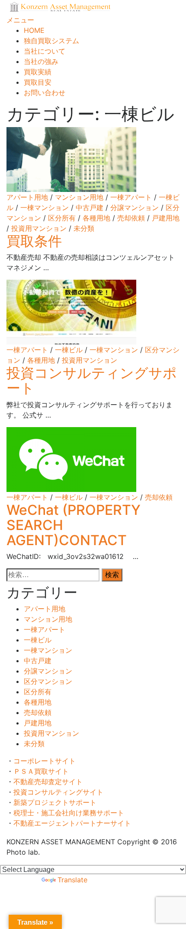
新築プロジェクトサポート (58, 802)
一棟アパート (131, 197)
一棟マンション (44, 207)
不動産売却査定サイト (51, 781)
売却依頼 (131, 218)
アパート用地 (27, 197)
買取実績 (37, 71)
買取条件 (41, 241)
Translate (72, 879)
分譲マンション (134, 207)
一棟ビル (69, 349)
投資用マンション (39, 228)
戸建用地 (166, 218)
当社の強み (41, 61)
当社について (44, 51)
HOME (34, 30)
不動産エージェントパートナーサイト (72, 823)
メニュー (20, 20)
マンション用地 (79, 197)
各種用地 (96, 218)
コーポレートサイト (48, 761)
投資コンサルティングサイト (61, 792)
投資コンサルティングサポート (91, 380)
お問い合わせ (44, 92)
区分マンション (48, 681)
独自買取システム (51, 40)
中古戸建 (89, 207)
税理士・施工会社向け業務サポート (68, 812)
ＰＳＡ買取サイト (44, 771)
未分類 (84, 228)
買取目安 (37, 82)
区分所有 (62, 218)
